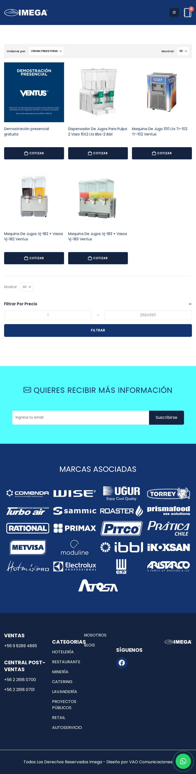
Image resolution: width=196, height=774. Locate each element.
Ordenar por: (16, 51)
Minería (60, 672)
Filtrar (98, 330)
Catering (62, 682)
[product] (34, 92)
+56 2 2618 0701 (19, 690)
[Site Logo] (25, 12)
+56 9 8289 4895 (20, 646)
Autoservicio (67, 727)
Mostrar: (168, 51)
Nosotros (95, 635)
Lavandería (64, 692)
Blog (89, 645)
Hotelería (63, 652)
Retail (58, 718)
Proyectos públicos (64, 705)
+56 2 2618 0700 (20, 680)
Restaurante (66, 662)
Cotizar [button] (36, 153)
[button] (174, 12)
